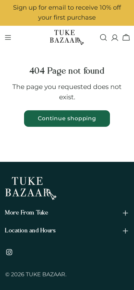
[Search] (103, 37)
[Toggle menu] (8, 37)
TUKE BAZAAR (45, 274)
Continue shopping (67, 118)
